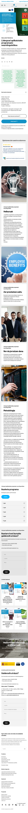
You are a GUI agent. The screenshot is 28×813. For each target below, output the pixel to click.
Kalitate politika (4, 761)
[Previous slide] (3, 152)
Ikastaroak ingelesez (5, 786)
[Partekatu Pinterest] (9, 62)
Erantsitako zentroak (5, 759)
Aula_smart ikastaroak (6, 784)
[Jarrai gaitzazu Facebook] (2, 805)
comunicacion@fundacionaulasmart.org (15, 693)
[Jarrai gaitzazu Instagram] (9, 805)
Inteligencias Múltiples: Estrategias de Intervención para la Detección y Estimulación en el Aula (15, 158)
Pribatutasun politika (12, 762)
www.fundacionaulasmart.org (12, 695)
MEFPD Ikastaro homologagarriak (8, 783)
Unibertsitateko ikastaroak (7, 781)
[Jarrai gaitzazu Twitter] (6, 805)
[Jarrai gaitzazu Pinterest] (13, 805)
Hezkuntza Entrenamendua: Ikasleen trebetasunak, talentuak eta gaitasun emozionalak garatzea (7, 599)
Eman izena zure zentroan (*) (14, 116)
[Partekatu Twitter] (7, 62)
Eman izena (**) (14, 121)
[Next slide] (25, 152)
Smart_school (4, 794)
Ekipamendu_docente (6, 799)
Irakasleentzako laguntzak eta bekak (8, 773)
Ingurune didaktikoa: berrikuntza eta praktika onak (20, 623)
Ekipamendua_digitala (6, 795)
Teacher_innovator (5, 797)
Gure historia (4, 758)
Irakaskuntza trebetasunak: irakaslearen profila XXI (20, 598)
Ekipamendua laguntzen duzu (7, 774)
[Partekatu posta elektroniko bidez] (12, 62)
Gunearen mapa (4, 765)
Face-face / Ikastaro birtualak (7, 787)
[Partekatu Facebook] (5, 62)
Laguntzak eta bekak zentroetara (8, 771)
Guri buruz (3, 756)
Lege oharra (3, 762)
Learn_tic (3, 800)
